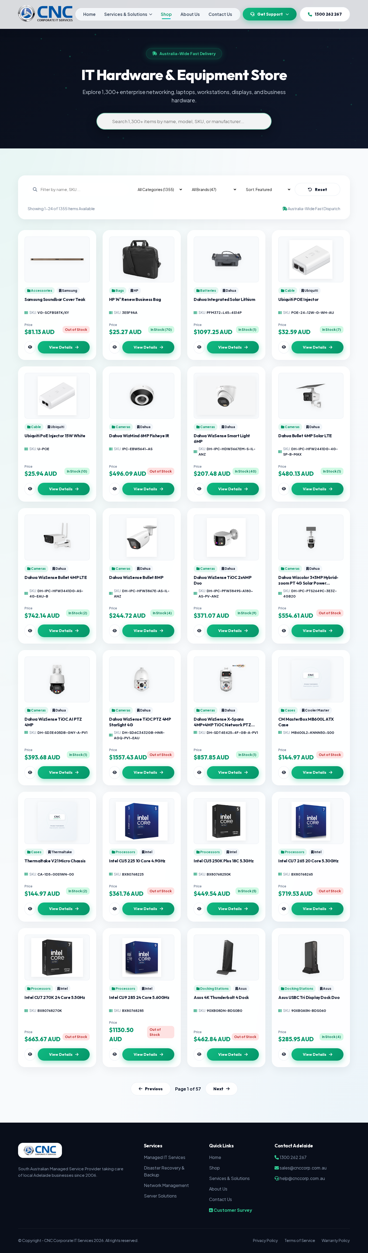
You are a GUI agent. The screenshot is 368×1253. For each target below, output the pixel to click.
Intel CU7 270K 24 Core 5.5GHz (55, 997)
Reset (321, 189)
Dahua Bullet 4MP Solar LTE (305, 435)
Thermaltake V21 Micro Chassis (55, 860)
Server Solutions (160, 1196)
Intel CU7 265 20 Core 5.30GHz (308, 860)
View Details (60, 347)
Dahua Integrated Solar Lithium (224, 299)
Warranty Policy (336, 1240)
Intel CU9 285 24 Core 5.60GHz (139, 997)
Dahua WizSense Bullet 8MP (136, 577)
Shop (166, 14)
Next (218, 1089)
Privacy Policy (265, 1240)
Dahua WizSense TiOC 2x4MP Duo (222, 580)
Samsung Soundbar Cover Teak (55, 299)
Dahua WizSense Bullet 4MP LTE (56, 577)
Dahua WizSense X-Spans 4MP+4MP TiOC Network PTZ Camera (222, 722)
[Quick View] (30, 347)
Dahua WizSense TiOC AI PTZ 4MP (53, 721)
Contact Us (220, 14)
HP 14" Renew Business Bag (135, 299)
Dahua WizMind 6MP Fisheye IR (139, 435)
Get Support (270, 14)
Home (89, 14)
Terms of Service (299, 1240)
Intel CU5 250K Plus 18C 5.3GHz (224, 860)
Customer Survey (232, 1210)
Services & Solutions (125, 14)
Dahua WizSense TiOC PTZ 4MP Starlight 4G (140, 721)
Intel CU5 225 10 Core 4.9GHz (137, 860)
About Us (190, 14)
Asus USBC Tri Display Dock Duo (308, 997)
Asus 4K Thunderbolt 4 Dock (221, 997)
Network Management (166, 1185)
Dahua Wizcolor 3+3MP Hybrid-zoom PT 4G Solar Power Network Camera (308, 580)
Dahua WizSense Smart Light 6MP (222, 438)
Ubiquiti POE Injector (298, 299)
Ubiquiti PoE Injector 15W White (55, 435)
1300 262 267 (328, 14)
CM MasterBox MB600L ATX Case (306, 721)
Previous (154, 1089)
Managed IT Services (164, 1157)
